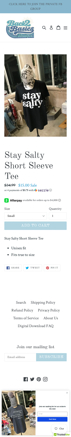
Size (7, 208)
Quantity (55, 208)
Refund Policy (22, 310)
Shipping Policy (43, 302)
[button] (35, 190)
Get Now (52, 419)
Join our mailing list (35, 347)
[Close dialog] (66, 392)
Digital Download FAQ (35, 325)
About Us (50, 318)
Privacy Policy (49, 310)
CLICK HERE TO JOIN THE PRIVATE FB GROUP (35, 6)
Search (21, 302)
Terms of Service (26, 318)
